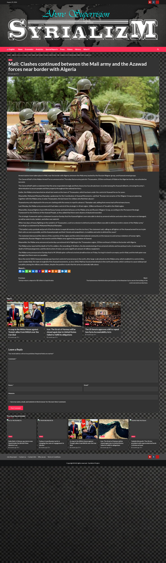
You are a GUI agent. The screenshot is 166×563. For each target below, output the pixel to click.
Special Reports (52, 49)
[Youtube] (49, 271)
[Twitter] (46, 271)
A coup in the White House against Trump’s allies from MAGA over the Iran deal (23, 332)
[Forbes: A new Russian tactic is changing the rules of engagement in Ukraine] (52, 429)
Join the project (12, 457)
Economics (29, 49)
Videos (70, 49)
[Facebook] (20, 271)
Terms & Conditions (54, 457)
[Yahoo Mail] (39, 271)
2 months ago (13, 337)
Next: (117, 280)
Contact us (22, 457)
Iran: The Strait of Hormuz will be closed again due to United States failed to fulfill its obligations (61, 332)
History (78, 49)
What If (86, 49)
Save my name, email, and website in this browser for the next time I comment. (38, 402)
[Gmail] (59, 271)
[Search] (158, 49)
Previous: (36, 279)
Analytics (39, 49)
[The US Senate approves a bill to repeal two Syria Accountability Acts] (102, 314)
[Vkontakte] (33, 271)
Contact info (32, 457)
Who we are (42, 457)
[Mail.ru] (36, 271)
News (20, 49)
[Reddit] (43, 271)
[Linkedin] (23, 271)
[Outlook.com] (62, 271)
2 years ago (13, 74)
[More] (69, 271)
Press (62, 49)
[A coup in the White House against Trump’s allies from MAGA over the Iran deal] (25, 314)
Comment (12, 359)
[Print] (56, 271)
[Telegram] (65, 271)
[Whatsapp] (26, 271)
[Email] (29, 271)
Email (86, 385)
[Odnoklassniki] (52, 271)
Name (11, 385)
